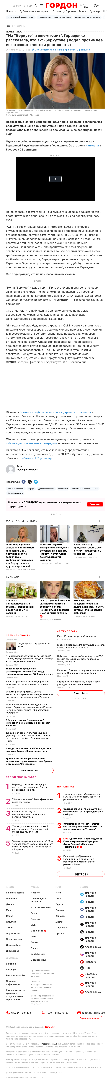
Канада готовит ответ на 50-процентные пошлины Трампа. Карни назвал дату (28, 749)
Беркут (31, 489)
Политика (20, 26)
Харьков (60, 916)
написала (92, 145)
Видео (34, 942)
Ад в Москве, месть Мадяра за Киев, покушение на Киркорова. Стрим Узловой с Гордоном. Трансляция (82, 842)
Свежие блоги (67, 631)
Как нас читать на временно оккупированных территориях (15, 995)
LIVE (33, 925)
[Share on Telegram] (36, 482)
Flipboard (90, 961)
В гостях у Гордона (64, 11)
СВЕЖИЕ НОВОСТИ (18, 635)
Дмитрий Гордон (90, 894)
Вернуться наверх (89, 1018)
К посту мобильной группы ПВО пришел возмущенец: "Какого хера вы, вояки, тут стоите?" (80, 659)
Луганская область (16, 489)
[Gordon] (61, 6)
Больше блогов (81, 693)
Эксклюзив (37, 930)
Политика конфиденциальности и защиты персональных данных (41, 985)
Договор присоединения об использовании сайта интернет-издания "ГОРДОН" (42, 1000)
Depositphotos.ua (49, 1044)
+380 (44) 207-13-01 (21, 1012)
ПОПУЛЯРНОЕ (66, 786)
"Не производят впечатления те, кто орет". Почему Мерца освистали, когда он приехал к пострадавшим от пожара (29, 659)
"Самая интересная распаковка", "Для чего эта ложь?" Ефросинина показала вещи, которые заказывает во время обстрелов (32, 845)
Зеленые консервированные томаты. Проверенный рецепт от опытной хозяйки (20, 606)
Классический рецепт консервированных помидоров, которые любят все (29, 814)
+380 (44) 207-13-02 (57, 1012)
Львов (59, 898)
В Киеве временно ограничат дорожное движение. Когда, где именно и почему (27, 683)
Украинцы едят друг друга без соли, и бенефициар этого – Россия (81, 646)
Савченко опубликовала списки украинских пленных (55, 412)
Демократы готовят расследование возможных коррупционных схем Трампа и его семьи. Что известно (29, 761)
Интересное (12, 950)
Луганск (60, 933)
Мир (8, 910)
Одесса (59, 904)
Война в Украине (28, 570)
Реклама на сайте (15, 975)
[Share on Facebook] (24, 482)
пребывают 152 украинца (35, 458)
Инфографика (13, 945)
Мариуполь (62, 927)
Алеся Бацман (93, 946)
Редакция (11, 969)
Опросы (35, 948)
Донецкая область (46, 489)
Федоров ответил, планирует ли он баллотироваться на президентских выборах (83, 812)
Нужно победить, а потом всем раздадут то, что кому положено (78, 683)
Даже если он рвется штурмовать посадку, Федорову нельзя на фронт (81, 671)
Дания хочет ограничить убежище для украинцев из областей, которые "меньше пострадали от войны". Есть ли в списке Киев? (28, 736)
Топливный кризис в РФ (21, 17)
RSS (87, 968)
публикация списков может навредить (31, 443)
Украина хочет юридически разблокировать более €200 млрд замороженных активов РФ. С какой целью (30, 671)
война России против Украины (85, 489)
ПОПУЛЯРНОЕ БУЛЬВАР (21, 777)
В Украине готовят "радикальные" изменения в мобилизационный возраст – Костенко (29, 723)
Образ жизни (13, 933)
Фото (33, 936)
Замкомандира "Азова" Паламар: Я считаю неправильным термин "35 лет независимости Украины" (82, 826)
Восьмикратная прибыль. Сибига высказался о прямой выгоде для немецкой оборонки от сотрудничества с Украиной (29, 694)
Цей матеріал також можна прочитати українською (63, 49)
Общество (93, 557)
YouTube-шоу (38, 954)
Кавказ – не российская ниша (77, 636)
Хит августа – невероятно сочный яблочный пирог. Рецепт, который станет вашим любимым (89, 606)
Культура (11, 921)
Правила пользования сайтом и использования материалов (42, 973)
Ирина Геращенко (15, 493)
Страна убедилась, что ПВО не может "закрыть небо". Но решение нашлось (81, 797)
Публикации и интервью (34, 11)
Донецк (60, 910)
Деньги (10, 904)
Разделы (35, 887)
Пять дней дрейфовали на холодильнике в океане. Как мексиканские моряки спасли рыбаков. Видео (79, 860)
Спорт (9, 916)
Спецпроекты (38, 959)
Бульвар (95, 11)
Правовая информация (13, 983)
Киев (58, 892)
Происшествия (14, 939)
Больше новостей (29, 770)
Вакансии (11, 963)
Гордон (9, 26)
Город (58, 887)
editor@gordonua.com (93, 1012)
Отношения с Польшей (87, 17)
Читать (95, 504)
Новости (11, 11)
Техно (9, 927)
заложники (63, 489)
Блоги (82, 11)
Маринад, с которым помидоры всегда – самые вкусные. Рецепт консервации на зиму (29, 787)
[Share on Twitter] (30, 482)
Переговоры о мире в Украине (55, 17)
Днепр (59, 921)
